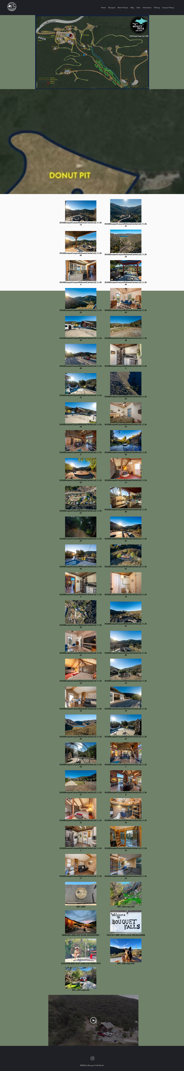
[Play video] (93, 1020)
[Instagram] (92, 1058)
